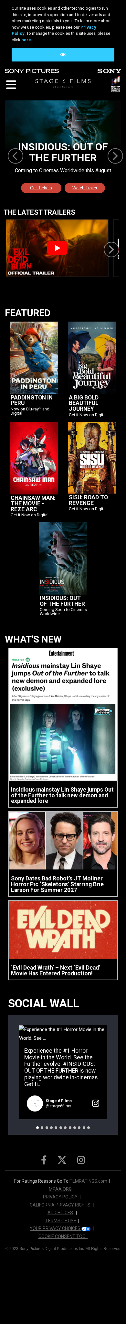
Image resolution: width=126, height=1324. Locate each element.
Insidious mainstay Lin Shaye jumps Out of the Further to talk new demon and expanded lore (62, 795)
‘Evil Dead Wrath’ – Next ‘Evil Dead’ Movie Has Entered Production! (55, 970)
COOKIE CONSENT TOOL (63, 1236)
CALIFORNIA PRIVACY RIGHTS (60, 1204)
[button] (37, 1127)
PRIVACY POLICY (61, 1196)
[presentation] (15, 156)
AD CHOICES (60, 1212)
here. (26, 39)
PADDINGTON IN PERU (32, 400)
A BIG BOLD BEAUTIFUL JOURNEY (84, 403)
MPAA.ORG (61, 1189)
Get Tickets (41, 187)
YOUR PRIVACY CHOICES (55, 1228)
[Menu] (10, 84)
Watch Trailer (84, 187)
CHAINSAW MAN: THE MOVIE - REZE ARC (33, 503)
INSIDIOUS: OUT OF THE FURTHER (62, 601)
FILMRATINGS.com (88, 1181)
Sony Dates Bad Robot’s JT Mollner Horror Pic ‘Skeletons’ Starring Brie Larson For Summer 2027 (57, 884)
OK (63, 54)
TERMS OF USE (60, 1220)
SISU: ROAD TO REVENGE (88, 500)
